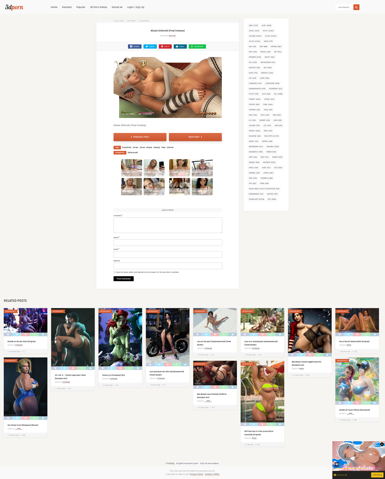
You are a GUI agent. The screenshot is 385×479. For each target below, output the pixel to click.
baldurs (254, 68)
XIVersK (170, 147)
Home (54, 7)
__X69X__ (18, 429)
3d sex (135, 147)
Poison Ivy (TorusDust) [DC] (113, 375)
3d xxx (142, 147)
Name (117, 237)
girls (265, 115)
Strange (254, 173)
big (268, 68)
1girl (266, 25)
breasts (267, 73)
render (254, 162)
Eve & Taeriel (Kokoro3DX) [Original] (354, 341)
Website (117, 261)
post (265, 157)
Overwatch (256, 152)
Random (67, 7)
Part (253, 157)
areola (265, 52)
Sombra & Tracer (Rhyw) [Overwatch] (354, 410)
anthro (276, 47)
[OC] (272, 199)
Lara (278, 120)
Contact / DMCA (212, 474)
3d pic (268, 31)
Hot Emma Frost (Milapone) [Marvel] (23, 425)
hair (277, 115)
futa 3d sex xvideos (209, 463)
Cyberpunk (272, 83)
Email (116, 249)
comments (255, 83)
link (278, 126)
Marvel (254, 131)
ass (253, 62)
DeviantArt (275, 89)
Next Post (194, 137)
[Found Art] (126, 147)
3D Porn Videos (98, 7)
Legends (254, 126)
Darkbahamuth (257, 89)
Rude (266, 168)
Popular (80, 7)
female (269, 99)
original (273, 147)
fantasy (157, 147)
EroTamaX (19, 345)
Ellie (266, 94)
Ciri (252, 78)
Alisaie (149, 147)
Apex (253, 52)
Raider (277, 157)
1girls (254, 31)
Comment (118, 215)
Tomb (264, 183)
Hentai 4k (117, 7)
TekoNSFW (267, 178)
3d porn (255, 36)
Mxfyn (301, 369)
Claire (264, 78)
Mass (268, 131)
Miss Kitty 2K (271, 136)
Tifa (252, 183)
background (268, 62)
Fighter (254, 104)
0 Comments (144, 21)
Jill (252, 120)
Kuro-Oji (172, 36)
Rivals (253, 168)
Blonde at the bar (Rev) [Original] (22, 341)
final (163, 147)
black (253, 73)
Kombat (264, 120)
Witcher (272, 194)
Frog (268, 110)
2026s (268, 41)
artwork (255, 57)
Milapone (255, 136)
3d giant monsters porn (187, 463)
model (253, 141)
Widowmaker (256, 194)
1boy (253, 25)
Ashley (269, 57)
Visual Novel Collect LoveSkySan (264, 189)
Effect (253, 94)
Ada (252, 47)
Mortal (267, 141)
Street (268, 173)
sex (278, 168)
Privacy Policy (196, 474)
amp (263, 47)
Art (277, 52)
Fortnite (254, 110)
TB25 (253, 178)
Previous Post (141, 137)
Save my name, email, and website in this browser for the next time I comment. (147, 272)
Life (267, 126)
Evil (278, 94)
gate (253, 115)
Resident (269, 162)
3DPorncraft (133, 152)
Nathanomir (256, 147)
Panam (271, 152)
